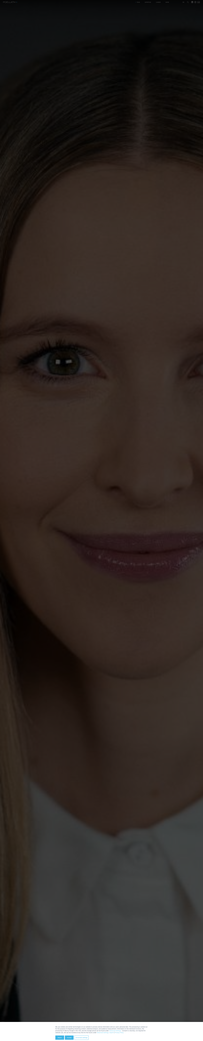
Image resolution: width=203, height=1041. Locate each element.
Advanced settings (81, 1037)
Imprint (111, 1032)
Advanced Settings (115, 1030)
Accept (69, 1037)
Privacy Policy (119, 1032)
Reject (60, 1037)
